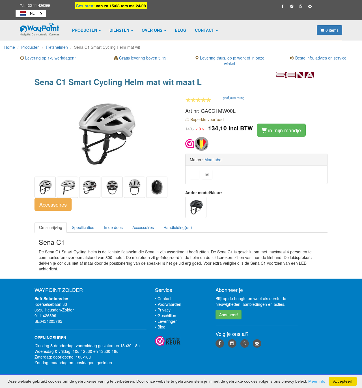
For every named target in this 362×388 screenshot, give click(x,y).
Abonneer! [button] (228, 314)
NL (32, 13)
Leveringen (168, 321)
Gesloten (84, 6)
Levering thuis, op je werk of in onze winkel (231, 60)
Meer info (316, 381)
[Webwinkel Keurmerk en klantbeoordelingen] (181, 340)
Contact (205, 30)
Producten (85, 30)
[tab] (51, 227)
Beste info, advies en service (320, 58)
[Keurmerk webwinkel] (189, 143)
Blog (180, 30)
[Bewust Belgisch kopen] (201, 143)
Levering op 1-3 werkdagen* (50, 58)
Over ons (152, 30)
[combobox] (31, 13)
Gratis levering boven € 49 (142, 58)
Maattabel (213, 159)
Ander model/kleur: (203, 192)
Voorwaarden (169, 304)
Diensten (119, 30)
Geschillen (167, 315)
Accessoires (53, 204)
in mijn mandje (284, 130)
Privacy (164, 310)
